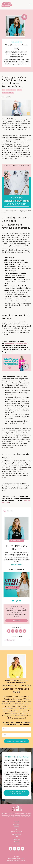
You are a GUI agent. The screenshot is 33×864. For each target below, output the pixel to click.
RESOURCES (16, 834)
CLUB (16, 836)
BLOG (16, 829)
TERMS (16, 841)
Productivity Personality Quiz (16, 343)
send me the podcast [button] (16, 741)
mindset (19, 89)
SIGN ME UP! (16, 620)
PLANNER (16, 839)
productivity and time (7, 92)
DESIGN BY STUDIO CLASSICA (16, 860)
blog (3, 89)
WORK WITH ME (16, 831)
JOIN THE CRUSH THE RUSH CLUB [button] (16, 793)
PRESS (16, 827)
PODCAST (16, 824)
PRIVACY (16, 844)
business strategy (11, 89)
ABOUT (16, 822)
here (10, 352)
